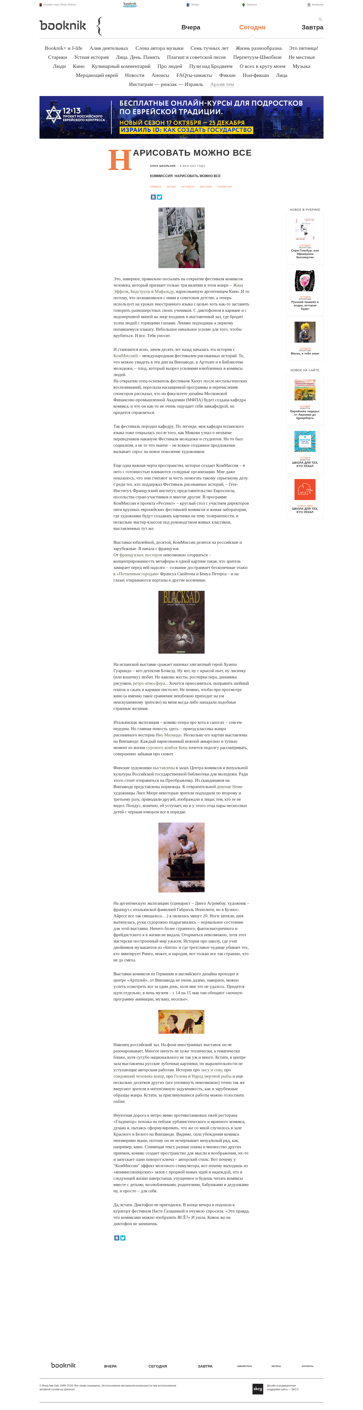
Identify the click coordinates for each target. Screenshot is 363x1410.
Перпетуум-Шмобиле (257, 57)
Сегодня (252, 27)
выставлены (164, 767)
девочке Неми (229, 786)
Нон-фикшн (256, 75)
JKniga (195, 4)
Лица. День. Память (138, 57)
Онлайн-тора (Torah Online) (59, 4)
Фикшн (227, 75)
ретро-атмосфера (149, 683)
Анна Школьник (163, 166)
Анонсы (160, 75)
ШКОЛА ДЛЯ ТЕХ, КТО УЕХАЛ (305, 464)
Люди (59, 66)
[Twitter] (159, 197)
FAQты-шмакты (194, 75)
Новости (134, 75)
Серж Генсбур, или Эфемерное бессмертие (305, 254)
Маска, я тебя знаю (305, 353)
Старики (57, 57)
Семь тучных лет (210, 48)
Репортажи (305, 248)
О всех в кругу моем (262, 66)
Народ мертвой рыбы (211, 1076)
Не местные (302, 57)
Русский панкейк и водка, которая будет (305, 305)
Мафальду (164, 291)
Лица (281, 75)
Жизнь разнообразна (259, 48)
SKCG (295, 1389)
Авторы (276, 1366)
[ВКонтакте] (153, 197)
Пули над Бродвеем (211, 66)
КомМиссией (125, 355)
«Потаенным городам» (138, 573)
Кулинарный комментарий (121, 66)
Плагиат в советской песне (196, 57)
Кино (79, 66)
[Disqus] (181, 1298)
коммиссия (225, 187)
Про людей (170, 66)
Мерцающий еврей (97, 75)
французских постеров (141, 554)
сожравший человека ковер (138, 1076)
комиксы (155, 187)
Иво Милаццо (169, 734)
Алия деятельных (108, 48)
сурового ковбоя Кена (166, 747)
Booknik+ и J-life (63, 48)
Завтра (313, 27)
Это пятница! (303, 48)
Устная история (91, 57)
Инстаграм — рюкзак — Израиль (166, 84)
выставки (206, 187)
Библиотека (244, 1366)
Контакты (307, 1366)
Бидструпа (140, 291)
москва (171, 187)
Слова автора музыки (159, 48)
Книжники (318, 4)
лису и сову (211, 1069)
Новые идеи (305, 506)
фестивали (188, 187)
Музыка (301, 66)
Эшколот (252, 4)
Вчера (191, 27)
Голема (180, 1076)
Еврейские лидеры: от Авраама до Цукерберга (305, 414)
